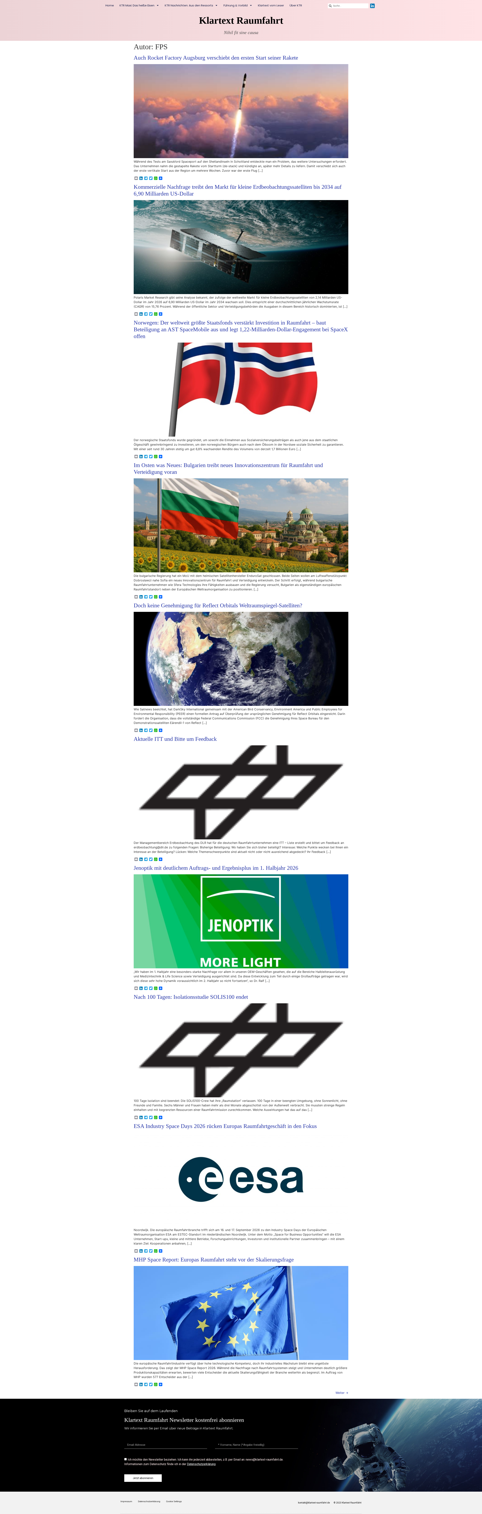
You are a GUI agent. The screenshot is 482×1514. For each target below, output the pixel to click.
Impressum (126, 1501)
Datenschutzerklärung (201, 1464)
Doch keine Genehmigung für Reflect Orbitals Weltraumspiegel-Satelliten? (218, 605)
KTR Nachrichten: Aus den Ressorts (189, 5)
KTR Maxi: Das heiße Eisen (137, 5)
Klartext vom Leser (271, 5)
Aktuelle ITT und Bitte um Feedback (175, 739)
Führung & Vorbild (235, 5)
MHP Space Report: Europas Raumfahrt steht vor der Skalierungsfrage (214, 1259)
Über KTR (296, 5)
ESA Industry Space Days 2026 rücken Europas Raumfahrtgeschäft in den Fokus (225, 1126)
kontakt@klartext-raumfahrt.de (314, 1502)
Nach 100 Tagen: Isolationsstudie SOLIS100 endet (191, 997)
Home (109, 5)
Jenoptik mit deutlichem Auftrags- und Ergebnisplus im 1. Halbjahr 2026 (216, 868)
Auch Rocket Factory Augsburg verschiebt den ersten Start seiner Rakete (216, 58)
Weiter (342, 1393)
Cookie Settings (174, 1501)
